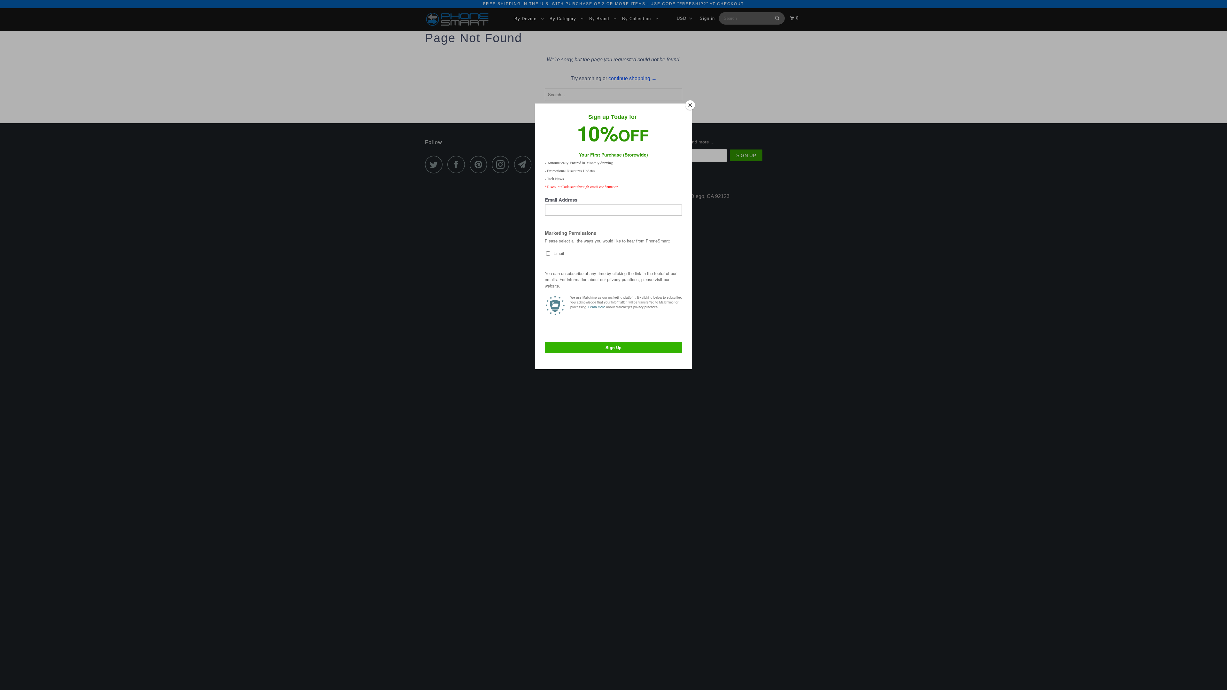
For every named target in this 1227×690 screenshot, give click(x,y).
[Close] (690, 105)
